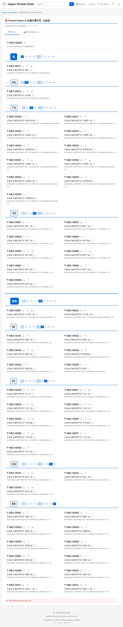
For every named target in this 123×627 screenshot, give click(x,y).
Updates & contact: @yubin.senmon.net (61, 616)
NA (39, 57)
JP (113, 4)
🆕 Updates (80, 4)
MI (53, 57)
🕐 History (91, 4)
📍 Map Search (103, 4)
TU (30, 57)
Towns (12, 32)
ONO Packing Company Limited (67, 620)
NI (42, 57)
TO (34, 57)
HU (50, 57)
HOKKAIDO (13, 12)
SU (26, 57)
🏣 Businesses (32, 32)
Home (4, 12)
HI (46, 57)
